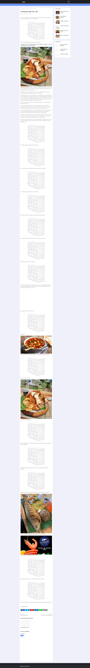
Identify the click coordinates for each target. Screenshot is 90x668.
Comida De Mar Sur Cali (25, 627)
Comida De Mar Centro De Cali (64, 31)
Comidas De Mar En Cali (64, 25)
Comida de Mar (27, 666)
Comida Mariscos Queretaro (63, 17)
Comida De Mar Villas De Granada (64, 12)
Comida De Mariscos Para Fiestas (63, 50)
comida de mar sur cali (26, 8)
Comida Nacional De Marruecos (63, 45)
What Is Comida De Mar (64, 35)
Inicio (21, 8)
